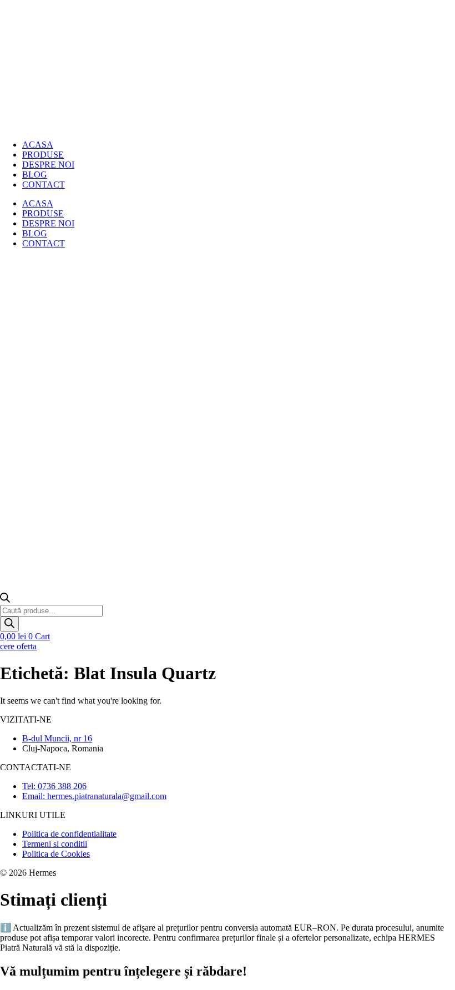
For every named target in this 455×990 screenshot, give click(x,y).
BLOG (34, 233)
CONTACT (43, 184)
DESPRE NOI (48, 164)
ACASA (37, 203)
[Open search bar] (5, 599)
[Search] (9, 624)
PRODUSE (43, 213)
